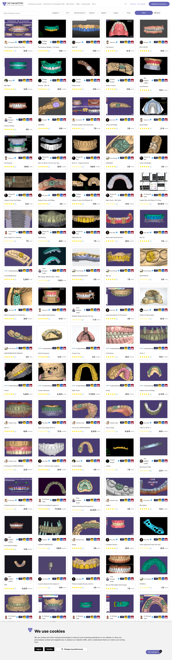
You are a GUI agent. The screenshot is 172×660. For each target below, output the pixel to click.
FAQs (78, 4)
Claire (158, 13)
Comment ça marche (35, 4)
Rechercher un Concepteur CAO (54, 4)
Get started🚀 (154, 651)
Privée (128, 13)
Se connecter (141, 4)
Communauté (85, 4)
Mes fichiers (70, 4)
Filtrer (144, 13)
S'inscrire (133, 4)
